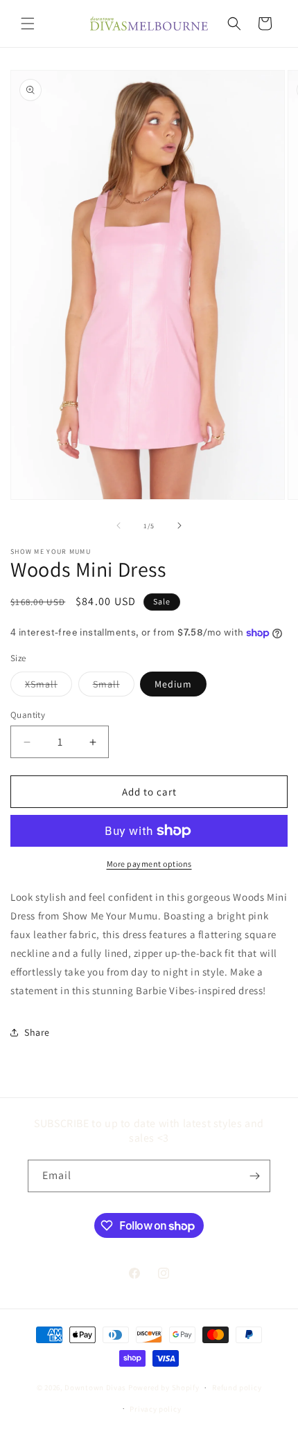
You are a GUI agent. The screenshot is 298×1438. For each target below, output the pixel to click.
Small (113, 686)
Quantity (27, 715)
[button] (27, 23)
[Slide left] (118, 525)
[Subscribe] (254, 1176)
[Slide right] (179, 525)
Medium (173, 684)
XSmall (48, 686)
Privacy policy (155, 1409)
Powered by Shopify (164, 1387)
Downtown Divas (95, 1387)
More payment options (149, 864)
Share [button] (37, 1032)
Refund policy (236, 1387)
